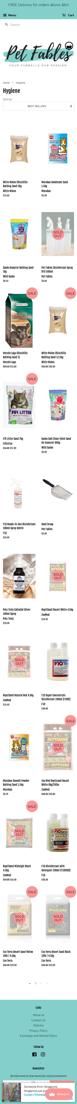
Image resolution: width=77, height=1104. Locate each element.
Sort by (7, 99)
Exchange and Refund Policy (38, 1035)
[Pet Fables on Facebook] (34, 1055)
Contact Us (38, 1020)
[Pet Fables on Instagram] (43, 1055)
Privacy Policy (38, 1030)
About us (38, 1015)
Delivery (38, 1025)
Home (6, 82)
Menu (12, 15)
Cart (70, 15)
